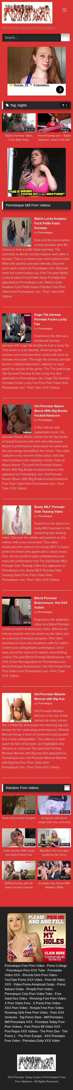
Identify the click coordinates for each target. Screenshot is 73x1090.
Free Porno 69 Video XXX (42, 1026)
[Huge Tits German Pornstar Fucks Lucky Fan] (16, 341)
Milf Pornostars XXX (19, 1022)
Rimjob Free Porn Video (46, 1008)
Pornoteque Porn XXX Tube (25, 970)
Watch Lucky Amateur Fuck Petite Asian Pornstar (50, 223)
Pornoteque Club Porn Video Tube (28, 993)
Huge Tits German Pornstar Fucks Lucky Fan (50, 319)
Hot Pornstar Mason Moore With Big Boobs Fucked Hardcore (51, 410)
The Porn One (50, 1031)
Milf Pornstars (53, 1017)
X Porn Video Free (17, 1003)
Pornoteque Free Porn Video (24, 965)
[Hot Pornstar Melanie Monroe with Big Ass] (16, 721)
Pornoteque (45, 232)
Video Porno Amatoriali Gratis (34, 984)
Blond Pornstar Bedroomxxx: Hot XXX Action (51, 602)
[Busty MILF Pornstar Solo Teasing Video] (16, 533)
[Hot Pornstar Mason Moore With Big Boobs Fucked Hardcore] (16, 433)
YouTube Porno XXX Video (23, 979)
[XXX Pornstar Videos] (30, 13)
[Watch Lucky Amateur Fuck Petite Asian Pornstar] (16, 245)
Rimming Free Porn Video (48, 998)
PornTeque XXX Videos (21, 1031)
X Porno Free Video (46, 1003)
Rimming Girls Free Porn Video (26, 1012)
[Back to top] (61, 1078)
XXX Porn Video (16, 1008)
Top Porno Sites (30, 1017)
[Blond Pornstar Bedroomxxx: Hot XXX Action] (16, 625)
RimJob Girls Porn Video (40, 975)
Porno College (57, 965)
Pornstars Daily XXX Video (41, 1040)
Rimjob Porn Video (39, 989)
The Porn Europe (30, 1036)
